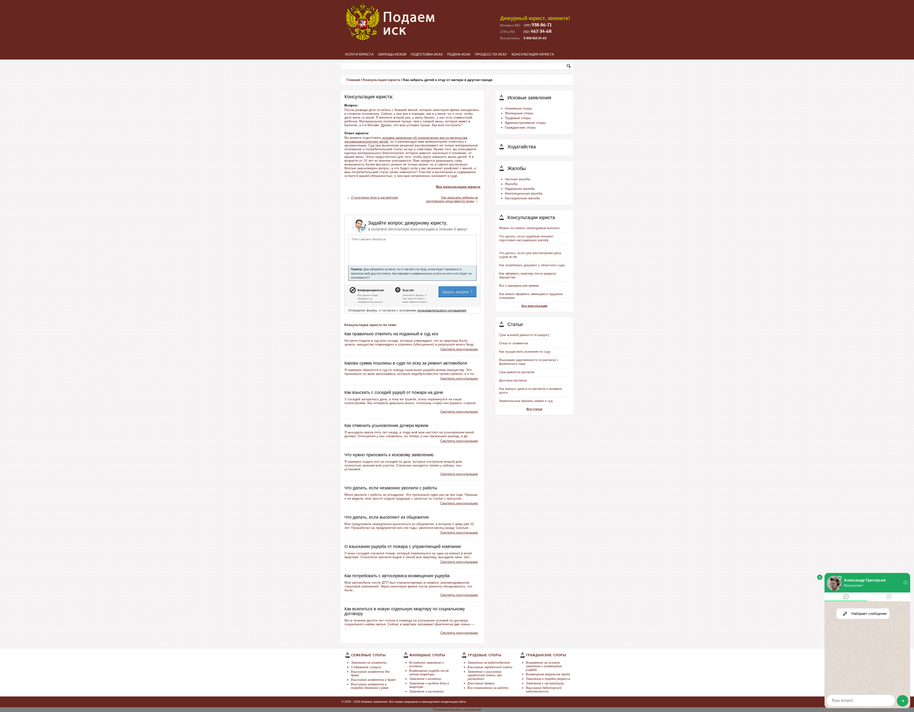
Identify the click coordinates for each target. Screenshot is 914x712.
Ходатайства (521, 146)
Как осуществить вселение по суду (525, 351)
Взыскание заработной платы (489, 667)
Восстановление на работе (487, 688)
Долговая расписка (513, 380)
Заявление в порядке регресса (548, 679)
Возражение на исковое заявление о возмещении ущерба (544, 666)
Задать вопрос (456, 292)
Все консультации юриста (458, 187)
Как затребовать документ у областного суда (532, 265)
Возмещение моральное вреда (548, 674)
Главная (353, 80)
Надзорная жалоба (520, 189)
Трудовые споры (518, 118)
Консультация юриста (533, 54)
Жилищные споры (519, 113)
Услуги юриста (359, 54)
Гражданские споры (520, 127)
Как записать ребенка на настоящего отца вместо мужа (452, 199)
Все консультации (534, 306)
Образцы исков (392, 54)
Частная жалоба (517, 179)
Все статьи (534, 409)
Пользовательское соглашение (457, 709)
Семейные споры (518, 108)
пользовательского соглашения (441, 310)
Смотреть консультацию (459, 349)
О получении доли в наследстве (374, 197)
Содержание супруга (366, 667)
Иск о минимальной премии (519, 285)
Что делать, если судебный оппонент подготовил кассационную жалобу (526, 238)
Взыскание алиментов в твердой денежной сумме (369, 686)
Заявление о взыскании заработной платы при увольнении (484, 675)
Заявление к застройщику (545, 683)
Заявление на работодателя (488, 662)
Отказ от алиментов (513, 343)
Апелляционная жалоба (523, 193)
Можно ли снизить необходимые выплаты (529, 228)
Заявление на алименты (369, 662)
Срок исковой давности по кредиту (524, 335)
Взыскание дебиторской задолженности (543, 689)
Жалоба (511, 184)
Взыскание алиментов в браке (373, 680)
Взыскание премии (481, 683)
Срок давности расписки (516, 372)
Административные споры (525, 123)
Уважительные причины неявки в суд (526, 401)
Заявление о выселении (426, 691)
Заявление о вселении (425, 679)
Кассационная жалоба (522, 198)
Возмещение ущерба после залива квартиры (429, 672)
